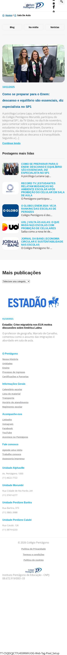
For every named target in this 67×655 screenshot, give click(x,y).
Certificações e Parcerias (15, 376)
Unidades (7, 363)
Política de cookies (34, 559)
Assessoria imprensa (13, 458)
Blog (12, 27)
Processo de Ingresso (13, 372)
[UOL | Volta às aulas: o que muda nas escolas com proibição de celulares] (33, 227)
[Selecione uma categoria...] (16, 281)
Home (8, 15)
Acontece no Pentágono (15, 437)
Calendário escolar (12, 389)
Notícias (54, 27)
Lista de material (11, 393)
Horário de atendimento (15, 402)
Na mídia (33, 27)
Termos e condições (33, 554)
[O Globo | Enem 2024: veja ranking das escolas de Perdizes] (33, 210)
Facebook (7, 428)
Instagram (7, 424)
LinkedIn (7, 419)
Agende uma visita (12, 450)
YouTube (7, 432)
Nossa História (10, 359)
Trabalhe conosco (11, 454)
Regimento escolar (12, 406)
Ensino (6, 367)
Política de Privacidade (33, 548)
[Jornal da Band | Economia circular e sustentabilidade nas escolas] (33, 243)
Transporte (8, 398)
